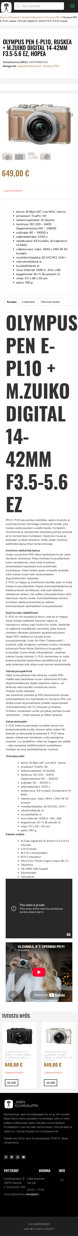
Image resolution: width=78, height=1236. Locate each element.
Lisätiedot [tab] (28, 302)
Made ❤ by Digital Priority (39, 1229)
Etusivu (4, 17)
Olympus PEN (52, 17)
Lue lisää (11, 1082)
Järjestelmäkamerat (32, 17)
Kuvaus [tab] (11, 302)
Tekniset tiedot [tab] (50, 302)
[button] (62, 1180)
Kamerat (15, 17)
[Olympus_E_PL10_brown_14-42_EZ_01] (39, 123)
